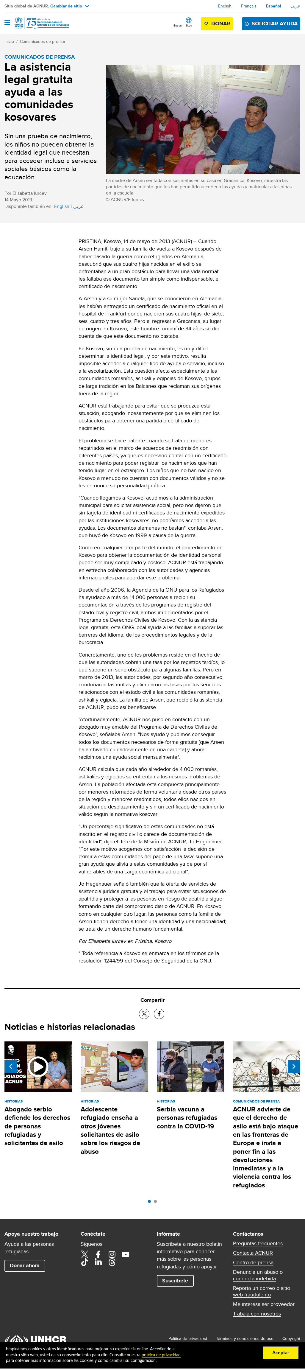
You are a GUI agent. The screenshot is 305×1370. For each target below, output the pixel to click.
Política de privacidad (187, 1338)
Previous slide (10, 1066)
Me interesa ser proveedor (264, 1304)
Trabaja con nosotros (257, 1313)
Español (273, 6)
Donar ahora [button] (25, 1265)
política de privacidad (161, 1355)
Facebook (98, 1254)
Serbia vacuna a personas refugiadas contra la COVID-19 (187, 1117)
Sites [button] (188, 25)
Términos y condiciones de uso (244, 1338)
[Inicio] (35, 23)
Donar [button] (220, 23)
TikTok (84, 1262)
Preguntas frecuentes (258, 1243)
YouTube (125, 1254)
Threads (112, 1262)
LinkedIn (98, 1262)
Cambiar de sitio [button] (66, 6)
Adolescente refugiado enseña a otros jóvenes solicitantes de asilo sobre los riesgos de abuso (110, 1130)
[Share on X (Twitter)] (144, 1014)
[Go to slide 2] (157, 1203)
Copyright (291, 1338)
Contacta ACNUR (253, 1253)
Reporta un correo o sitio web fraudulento (261, 1291)
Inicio (9, 41)
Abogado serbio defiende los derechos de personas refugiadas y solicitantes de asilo (37, 1126)
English (225, 6)
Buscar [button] (177, 25)
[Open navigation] (7, 23)
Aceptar (280, 1352)
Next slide (294, 1066)
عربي (295, 6)
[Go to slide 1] (151, 1203)
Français (248, 6)
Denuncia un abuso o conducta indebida (258, 1275)
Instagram (112, 1254)
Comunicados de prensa (42, 41)
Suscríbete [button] (175, 1281)
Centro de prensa (253, 1262)
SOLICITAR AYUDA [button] (275, 23)
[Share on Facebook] (159, 1014)
